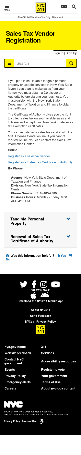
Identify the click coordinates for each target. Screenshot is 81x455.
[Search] (71, 63)
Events (10, 369)
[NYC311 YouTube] (56, 285)
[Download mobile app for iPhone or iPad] (34, 297)
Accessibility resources (58, 361)
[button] (40, 221)
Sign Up (71, 53)
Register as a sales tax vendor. (29, 156)
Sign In (58, 53)
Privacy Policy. (12, 421)
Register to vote (53, 369)
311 (43, 346)
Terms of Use (51, 382)
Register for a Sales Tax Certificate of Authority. (40, 162)
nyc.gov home (15, 346)
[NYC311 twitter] (24, 285)
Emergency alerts (18, 382)
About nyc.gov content (58, 388)
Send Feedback (40, 316)
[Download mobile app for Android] (45, 297)
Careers (10, 388)
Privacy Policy (15, 375)
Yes (63, 255)
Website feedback (18, 353)
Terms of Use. (29, 421)
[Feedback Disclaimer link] (7, 255)
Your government (54, 375)
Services (47, 353)
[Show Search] (74, 6)
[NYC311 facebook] (34, 285)
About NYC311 (40, 310)
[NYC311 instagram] (44, 285)
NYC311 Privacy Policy (40, 321)
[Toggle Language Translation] (64, 6)
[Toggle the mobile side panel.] (9, 63)
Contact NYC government (14, 361)
